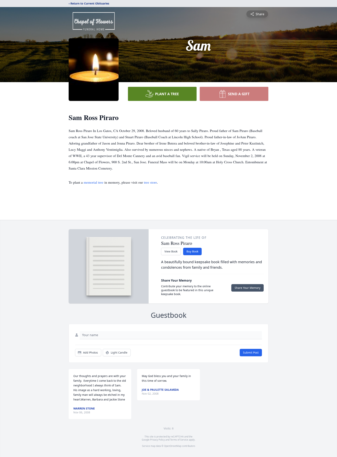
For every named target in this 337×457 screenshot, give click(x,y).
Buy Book (192, 251)
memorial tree (93, 182)
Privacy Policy (157, 439)
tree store (150, 182)
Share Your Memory (247, 288)
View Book (170, 251)
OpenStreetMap (172, 446)
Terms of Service (179, 439)
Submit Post (251, 352)
